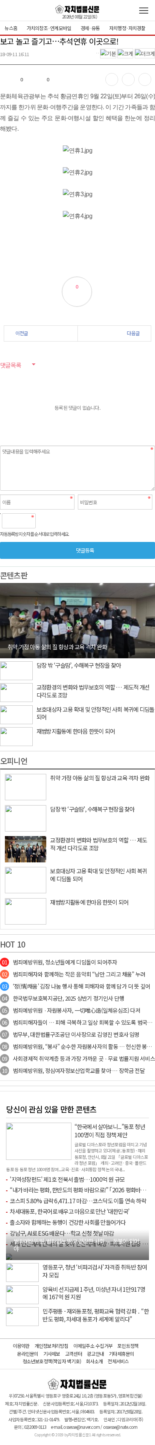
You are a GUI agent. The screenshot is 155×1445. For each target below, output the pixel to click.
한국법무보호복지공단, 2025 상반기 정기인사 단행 (63, 998)
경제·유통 (90, 28)
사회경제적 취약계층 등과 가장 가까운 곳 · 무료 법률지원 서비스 (78, 1058)
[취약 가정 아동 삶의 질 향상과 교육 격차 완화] (77, 620)
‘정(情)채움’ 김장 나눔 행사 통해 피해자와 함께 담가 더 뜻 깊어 (76, 986)
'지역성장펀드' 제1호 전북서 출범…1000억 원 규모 (67, 1179)
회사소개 (94, 1361)
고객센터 (73, 1353)
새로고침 (60, 520)
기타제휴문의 (121, 1353)
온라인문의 (27, 1353)
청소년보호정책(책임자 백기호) (52, 1361)
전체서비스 (118, 1361)
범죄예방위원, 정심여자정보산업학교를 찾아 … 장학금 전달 (73, 1070)
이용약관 (21, 1345)
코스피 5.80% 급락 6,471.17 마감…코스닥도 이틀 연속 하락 (78, 1200)
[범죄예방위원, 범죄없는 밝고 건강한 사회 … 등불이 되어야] (9, 1255)
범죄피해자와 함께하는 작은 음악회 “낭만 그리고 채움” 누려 (73, 974)
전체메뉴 (143, 10)
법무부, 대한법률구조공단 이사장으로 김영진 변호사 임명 (71, 1034)
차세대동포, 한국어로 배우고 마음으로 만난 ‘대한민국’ (69, 1211)
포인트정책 (127, 1345)
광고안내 (95, 1353)
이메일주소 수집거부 (92, 1345)
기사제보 (51, 1353)
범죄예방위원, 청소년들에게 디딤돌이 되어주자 (59, 962)
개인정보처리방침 (51, 1345)
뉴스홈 (11, 28)
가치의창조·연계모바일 (49, 28)
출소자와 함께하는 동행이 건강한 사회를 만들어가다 (67, 1222)
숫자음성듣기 (44, 520)
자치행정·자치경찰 (127, 28)
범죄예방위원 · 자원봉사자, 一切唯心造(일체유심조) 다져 (71, 1010)
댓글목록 (10, 364)
